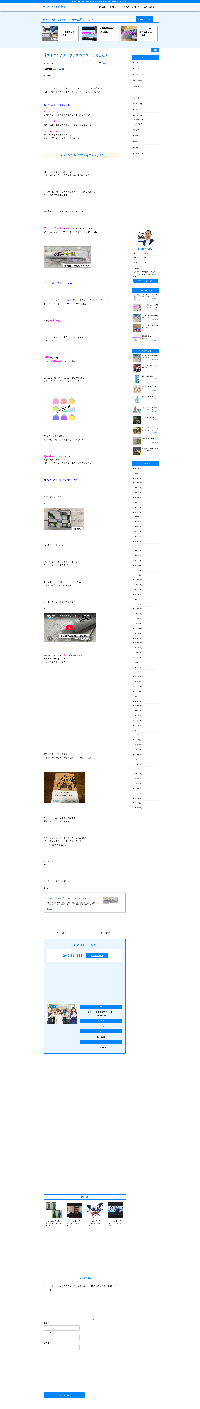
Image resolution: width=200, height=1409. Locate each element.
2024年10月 (136, 575)
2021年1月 (136, 793)
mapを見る (101, 1015)
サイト (47, 1342)
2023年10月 (136, 633)
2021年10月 (136, 749)
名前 (46, 1323)
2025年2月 (136, 555)
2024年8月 (136, 585)
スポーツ (136, 86)
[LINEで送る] (57, 69)
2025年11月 (136, 512)
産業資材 (137, 120)
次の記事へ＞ (107, 932)
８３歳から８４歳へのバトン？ (94, 1224)
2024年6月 (136, 594)
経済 (135, 147)
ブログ (136, 98)
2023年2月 (136, 672)
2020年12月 (136, 798)
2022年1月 (136, 735)
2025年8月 (136, 526)
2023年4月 (136, 662)
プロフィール (115, 7)
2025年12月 (136, 507)
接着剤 (136, 115)
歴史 (135, 130)
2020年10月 (136, 808)
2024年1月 (136, 618)
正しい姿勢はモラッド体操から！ (53, 1224)
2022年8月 (136, 701)
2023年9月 (136, 638)
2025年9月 (136, 521)
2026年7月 (136, 473)
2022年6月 (136, 711)
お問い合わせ (149, 7)
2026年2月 (136, 497)
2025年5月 (136, 541)
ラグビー (136, 104)
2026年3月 (136, 492)
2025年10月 (136, 517)
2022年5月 (136, 715)
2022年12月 (136, 681)
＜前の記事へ (62, 932)
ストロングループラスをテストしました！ (67, 898)
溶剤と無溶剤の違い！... (148, 376)
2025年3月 (136, 551)
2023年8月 (136, 643)
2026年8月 (136, 468)
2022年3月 (136, 725)
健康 (135, 109)
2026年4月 (136, 488)
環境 (135, 136)
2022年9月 (136, 696)
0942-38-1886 (72, 955)
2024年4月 (136, 604)
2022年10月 (136, 691)
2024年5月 (136, 599)
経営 (135, 141)
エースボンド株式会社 (53, 6)
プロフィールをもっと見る (146, 281)
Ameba (50, 909)
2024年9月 (136, 580)
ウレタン (136, 62)
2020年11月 (136, 803)
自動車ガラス (138, 153)
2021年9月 (136, 754)
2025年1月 (136, 560)
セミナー (136, 92)
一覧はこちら (145, 19)
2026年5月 (136, 483)
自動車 (137, 124)
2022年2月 (136, 730)
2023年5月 (136, 657)
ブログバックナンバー (132, 7)
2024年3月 (136, 609)
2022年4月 (136, 720)
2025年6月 (136, 536)
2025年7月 (136, 531)
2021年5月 (136, 774)
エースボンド (107, 63)
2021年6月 (136, 769)
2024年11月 (136, 570)
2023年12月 (136, 623)
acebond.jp (101, 1047)
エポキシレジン (138, 74)
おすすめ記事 (138, 80)
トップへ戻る (101, 7)
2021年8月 (136, 759)
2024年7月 (136, 589)
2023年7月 (136, 648)
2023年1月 (136, 677)
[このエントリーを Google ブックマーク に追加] (63, 69)
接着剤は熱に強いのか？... (149, 397)
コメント (48, 1289)
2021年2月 (136, 788)
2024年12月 (136, 565)
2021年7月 (136, 764)
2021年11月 (136, 745)
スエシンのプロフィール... (149, 417)
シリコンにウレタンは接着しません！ (67, 31)
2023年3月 (136, 667)
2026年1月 (136, 502)
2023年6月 (136, 652)
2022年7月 (136, 706)
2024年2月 (136, 614)
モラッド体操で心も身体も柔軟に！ (115, 1224)
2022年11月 (136, 686)
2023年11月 (136, 628)
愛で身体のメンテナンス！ (73, 1224)
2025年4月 (136, 546)
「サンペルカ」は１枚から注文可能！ (147, 31)
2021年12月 (136, 740)
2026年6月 (136, 478)
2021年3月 (136, 783)
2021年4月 (136, 778)
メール (47, 1332)
